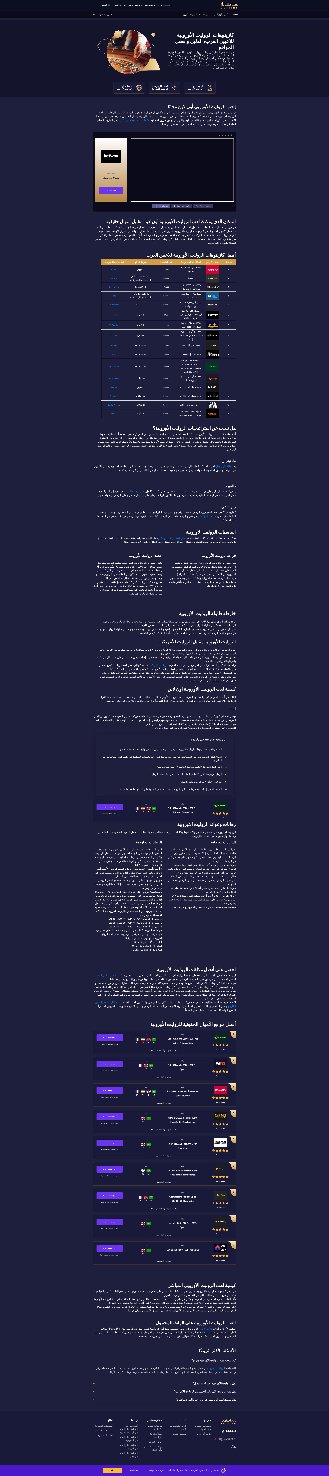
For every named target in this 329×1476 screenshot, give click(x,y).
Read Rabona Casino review (109, 1097)
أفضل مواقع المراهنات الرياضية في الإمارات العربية (129, 1429)
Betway (114, 315)
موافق (112, 1470)
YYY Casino (114, 325)
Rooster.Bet (114, 378)
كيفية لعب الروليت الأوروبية (195, 88)
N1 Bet (114, 345)
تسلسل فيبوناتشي (207, 516)
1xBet (114, 296)
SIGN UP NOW (111, 190)
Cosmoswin (114, 304)
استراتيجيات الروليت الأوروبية (124, 88)
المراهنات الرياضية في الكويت (129, 1447)
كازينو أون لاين (221, 14)
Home (235, 14)
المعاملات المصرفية (104, 1426)
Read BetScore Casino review (109, 1149)
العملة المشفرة (105, 1435)
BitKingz (114, 387)
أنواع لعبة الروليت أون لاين (172, 538)
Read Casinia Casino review (110, 813)
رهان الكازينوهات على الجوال (203, 1427)
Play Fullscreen (163, 206)
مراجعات (167, 5)
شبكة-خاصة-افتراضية (103, 1430)
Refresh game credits (183, 206)
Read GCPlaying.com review (109, 1228)
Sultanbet (114, 396)
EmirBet (114, 335)
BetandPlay (114, 287)
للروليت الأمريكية (159, 665)
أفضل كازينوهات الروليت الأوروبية (160, 88)
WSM (114, 354)
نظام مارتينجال (224, 466)
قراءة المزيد (134, 1470)
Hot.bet (114, 413)
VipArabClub (114, 366)
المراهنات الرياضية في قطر (129, 1455)
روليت (205, 14)
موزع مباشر (127, 5)
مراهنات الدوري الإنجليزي (154, 1427)
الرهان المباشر (155, 1442)
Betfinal (114, 278)
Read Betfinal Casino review (109, 1202)
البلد (158, 5)
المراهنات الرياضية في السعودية (129, 1439)
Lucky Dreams (114, 405)
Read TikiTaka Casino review (109, 1070)
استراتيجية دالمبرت (134, 491)
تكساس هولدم (179, 1434)
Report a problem (205, 206)
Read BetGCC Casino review (109, 1176)
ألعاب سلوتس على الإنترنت (177, 1427)
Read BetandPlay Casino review (109, 1255)
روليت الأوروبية (215, 1368)
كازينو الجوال (205, 1329)
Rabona (114, 269)
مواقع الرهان (149, 5)
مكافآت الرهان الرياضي (155, 1435)
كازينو (117, 5)
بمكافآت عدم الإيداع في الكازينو (133, 120)
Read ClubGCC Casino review (109, 1123)
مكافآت (137, 5)
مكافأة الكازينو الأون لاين (110, 975)
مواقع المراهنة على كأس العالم (153, 1448)
